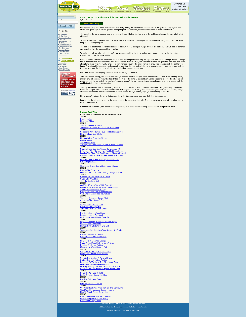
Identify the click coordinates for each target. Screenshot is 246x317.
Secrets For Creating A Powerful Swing (96, 258)
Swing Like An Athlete (89, 179)
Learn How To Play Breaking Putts (94, 264)
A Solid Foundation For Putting (92, 189)
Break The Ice (86, 119)
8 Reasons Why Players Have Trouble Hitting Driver (101, 132)
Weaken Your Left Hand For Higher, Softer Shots (100, 269)
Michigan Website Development (109, 307)
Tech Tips (62, 43)
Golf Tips (62, 39)
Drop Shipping (64, 51)
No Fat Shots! (86, 140)
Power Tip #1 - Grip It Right (91, 273)
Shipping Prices (64, 50)
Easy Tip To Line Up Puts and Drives (95, 251)
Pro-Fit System (64, 48)
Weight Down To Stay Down (91, 204)
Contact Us (63, 55)
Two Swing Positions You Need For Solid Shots (99, 128)
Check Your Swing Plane (90, 301)
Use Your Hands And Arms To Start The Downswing (101, 288)
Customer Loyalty (65, 44)
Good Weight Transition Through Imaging (97, 290)
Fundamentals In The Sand (91, 215)
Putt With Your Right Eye (90, 207)
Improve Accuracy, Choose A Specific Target (98, 222)
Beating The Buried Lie (89, 170)
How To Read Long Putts (90, 224)
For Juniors (63, 66)
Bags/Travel (98, 14)
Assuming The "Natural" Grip (92, 200)
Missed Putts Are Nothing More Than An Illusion (100, 187)
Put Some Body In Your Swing (92, 213)
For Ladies (62, 64)
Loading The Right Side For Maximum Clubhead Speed (103, 153)
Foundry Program (65, 46)
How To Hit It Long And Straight (93, 241)
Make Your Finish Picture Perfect (94, 254)
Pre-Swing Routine (88, 162)
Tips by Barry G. (65, 41)
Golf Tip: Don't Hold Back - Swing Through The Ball (101, 172)
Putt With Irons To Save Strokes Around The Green (101, 155)
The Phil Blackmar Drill (89, 181)
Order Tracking (64, 53)
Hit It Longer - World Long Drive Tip (94, 217)
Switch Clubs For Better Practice (93, 260)
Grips (84, 14)
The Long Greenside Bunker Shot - (94, 198)
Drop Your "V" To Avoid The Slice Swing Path (99, 262)
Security (111, 303)
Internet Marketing (129, 307)
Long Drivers (63, 68)
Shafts (90, 14)
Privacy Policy (120, 303)
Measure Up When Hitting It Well (93, 247)
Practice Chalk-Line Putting (91, 245)
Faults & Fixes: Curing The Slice (93, 275)
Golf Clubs (62, 14)
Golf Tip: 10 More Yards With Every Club (97, 185)
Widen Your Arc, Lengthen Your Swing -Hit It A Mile (101, 230)
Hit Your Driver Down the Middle (93, 138)
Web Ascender (142, 307)
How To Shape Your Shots (91, 134)
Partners (110, 310)
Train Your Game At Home (91, 125)
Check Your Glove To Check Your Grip (96, 296)
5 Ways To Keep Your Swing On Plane (96, 192)
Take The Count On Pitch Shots (93, 209)
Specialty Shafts (64, 70)
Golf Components (74, 14)
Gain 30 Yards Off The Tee (91, 284)
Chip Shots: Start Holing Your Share (95, 194)
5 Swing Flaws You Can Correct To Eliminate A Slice (101, 149)
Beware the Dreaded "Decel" (92, 234)
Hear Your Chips (87, 121)
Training (117, 14)
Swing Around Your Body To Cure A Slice (97, 243)
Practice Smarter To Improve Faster (95, 177)
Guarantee (104, 303)
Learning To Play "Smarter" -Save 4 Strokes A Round (102, 266)
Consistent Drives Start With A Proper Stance (99, 166)
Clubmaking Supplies (129, 14)
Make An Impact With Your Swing (94, 298)
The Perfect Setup (87, 142)
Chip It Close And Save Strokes (93, 237)
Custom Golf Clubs (132, 310)
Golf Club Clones (119, 310)
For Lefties (62, 63)
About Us (142, 303)
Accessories (108, 14)
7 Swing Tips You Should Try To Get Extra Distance (101, 145)
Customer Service (132, 303)
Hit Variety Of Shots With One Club (94, 226)
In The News (63, 36)
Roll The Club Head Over (90, 279)
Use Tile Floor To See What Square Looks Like (99, 160)
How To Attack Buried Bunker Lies (94, 292)
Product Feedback (65, 38)
